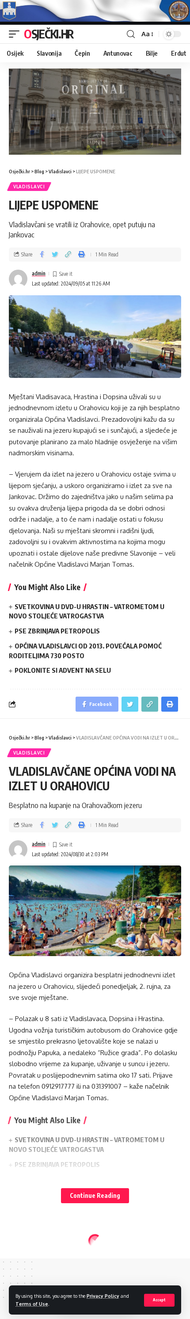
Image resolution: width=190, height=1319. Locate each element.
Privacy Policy (103, 1296)
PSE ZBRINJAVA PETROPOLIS (57, 631)
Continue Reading (95, 1195)
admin (39, 273)
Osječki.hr (49, 34)
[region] (95, 112)
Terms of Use (31, 1304)
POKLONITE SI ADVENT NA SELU (63, 670)
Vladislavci (29, 186)
